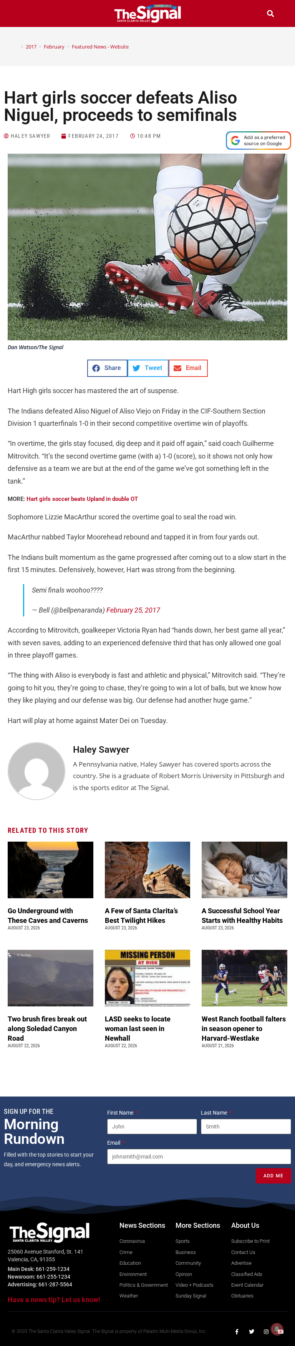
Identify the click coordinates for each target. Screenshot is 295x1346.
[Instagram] (266, 1331)
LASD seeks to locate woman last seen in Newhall (138, 1028)
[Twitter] (251, 1331)
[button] (24, 14)
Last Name (214, 1113)
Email (114, 1143)
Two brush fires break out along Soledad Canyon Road (47, 1028)
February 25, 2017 (133, 610)
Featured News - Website (100, 46)
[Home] (16, 46)
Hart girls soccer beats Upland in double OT (82, 499)
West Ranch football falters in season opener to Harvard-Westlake (244, 1028)
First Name (120, 1113)
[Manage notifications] (277, 1329)
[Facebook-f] (237, 1331)
